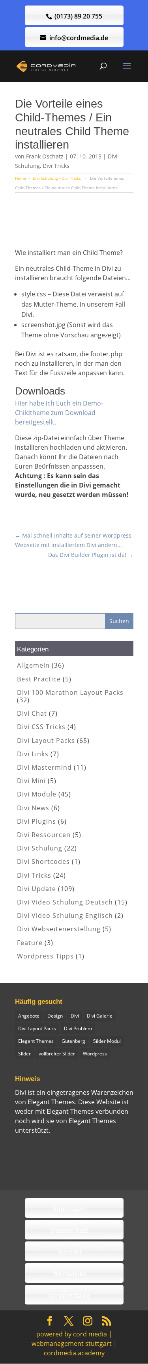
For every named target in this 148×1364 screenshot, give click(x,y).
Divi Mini (31, 780)
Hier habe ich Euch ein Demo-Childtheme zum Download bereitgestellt (59, 412)
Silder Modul (107, 1041)
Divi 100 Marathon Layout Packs (70, 692)
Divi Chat (32, 713)
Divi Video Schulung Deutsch (65, 902)
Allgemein (33, 665)
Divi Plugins (36, 821)
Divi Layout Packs (46, 740)
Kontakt (70, 1252)
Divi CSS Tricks (41, 726)
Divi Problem (78, 1028)
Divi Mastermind (44, 767)
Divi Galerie (99, 1015)
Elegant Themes (36, 1041)
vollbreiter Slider (57, 1053)
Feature (30, 942)
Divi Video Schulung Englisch (65, 915)
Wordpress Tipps (45, 956)
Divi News (33, 808)
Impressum (69, 1208)
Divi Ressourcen (44, 834)
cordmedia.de (69, 1295)
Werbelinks (69, 1273)
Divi (75, 1015)
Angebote (28, 1015)
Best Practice (39, 679)
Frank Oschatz (45, 156)
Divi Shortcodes (43, 861)
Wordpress (95, 1053)
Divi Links (33, 754)
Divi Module (36, 794)
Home (20, 178)
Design (55, 1015)
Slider (24, 1053)
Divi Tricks (56, 165)
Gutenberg (73, 1041)
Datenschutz (70, 1230)
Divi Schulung (45, 178)
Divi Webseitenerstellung (59, 929)
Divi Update (36, 888)
